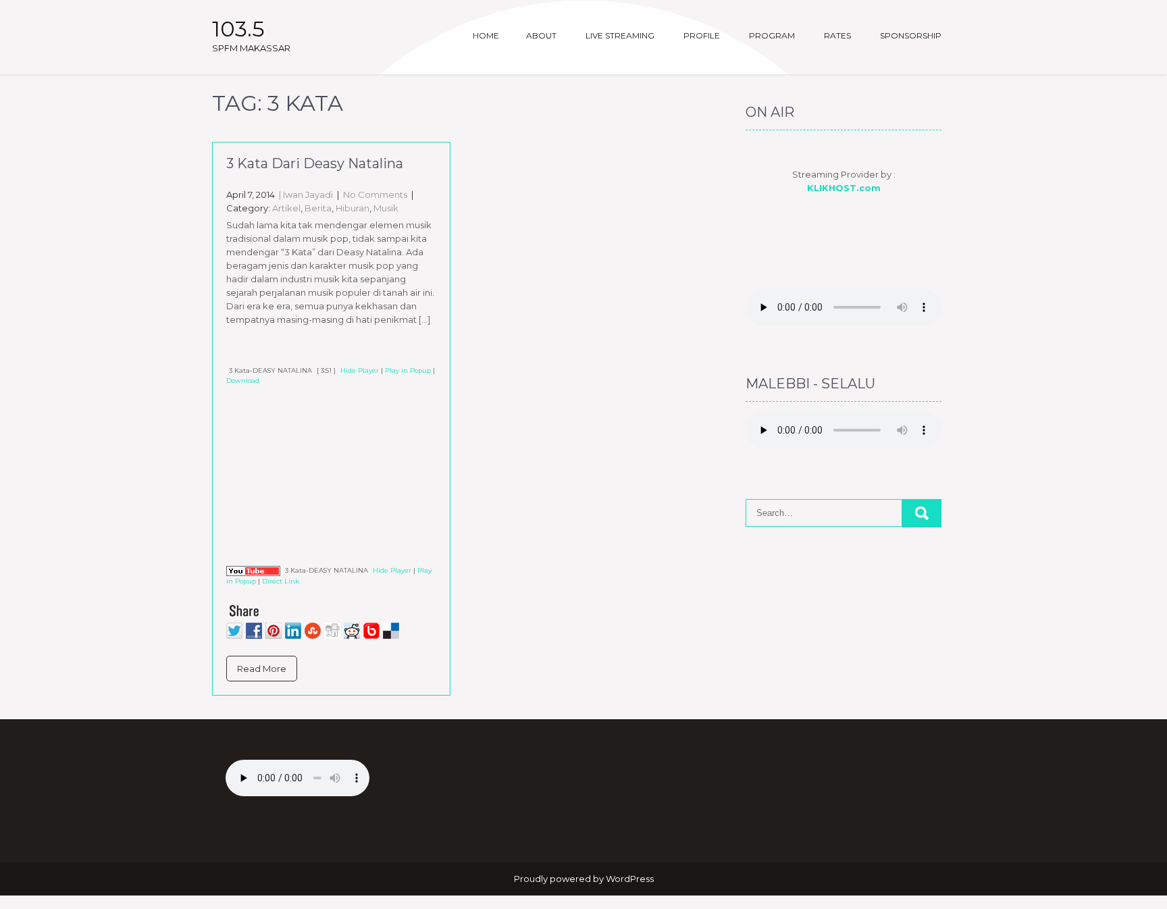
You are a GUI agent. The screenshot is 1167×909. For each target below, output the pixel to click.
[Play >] (237, 350)
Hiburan (352, 208)
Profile (701, 35)
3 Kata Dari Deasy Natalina (314, 163)
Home (486, 35)
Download (242, 380)
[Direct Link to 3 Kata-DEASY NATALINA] (253, 570)
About (541, 35)
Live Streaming (620, 35)
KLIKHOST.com (844, 187)
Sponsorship (910, 35)
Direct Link (280, 581)
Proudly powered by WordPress (584, 878)
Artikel (286, 208)
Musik (385, 208)
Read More (261, 668)
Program (772, 35)
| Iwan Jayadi (305, 194)
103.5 (238, 29)
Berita (318, 208)
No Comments (375, 194)
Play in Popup (408, 370)
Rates (837, 35)
